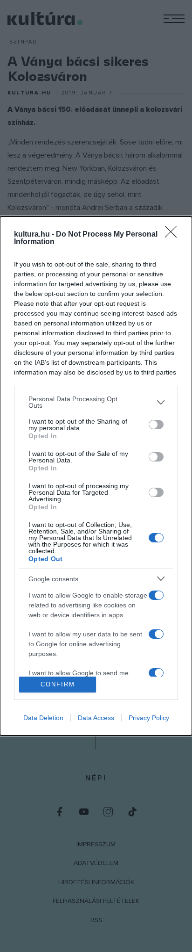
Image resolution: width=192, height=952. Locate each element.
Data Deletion (43, 717)
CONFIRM (58, 684)
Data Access (96, 717)
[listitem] (96, 402)
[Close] (174, 235)
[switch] (156, 424)
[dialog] (96, 476)
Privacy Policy (149, 717)
